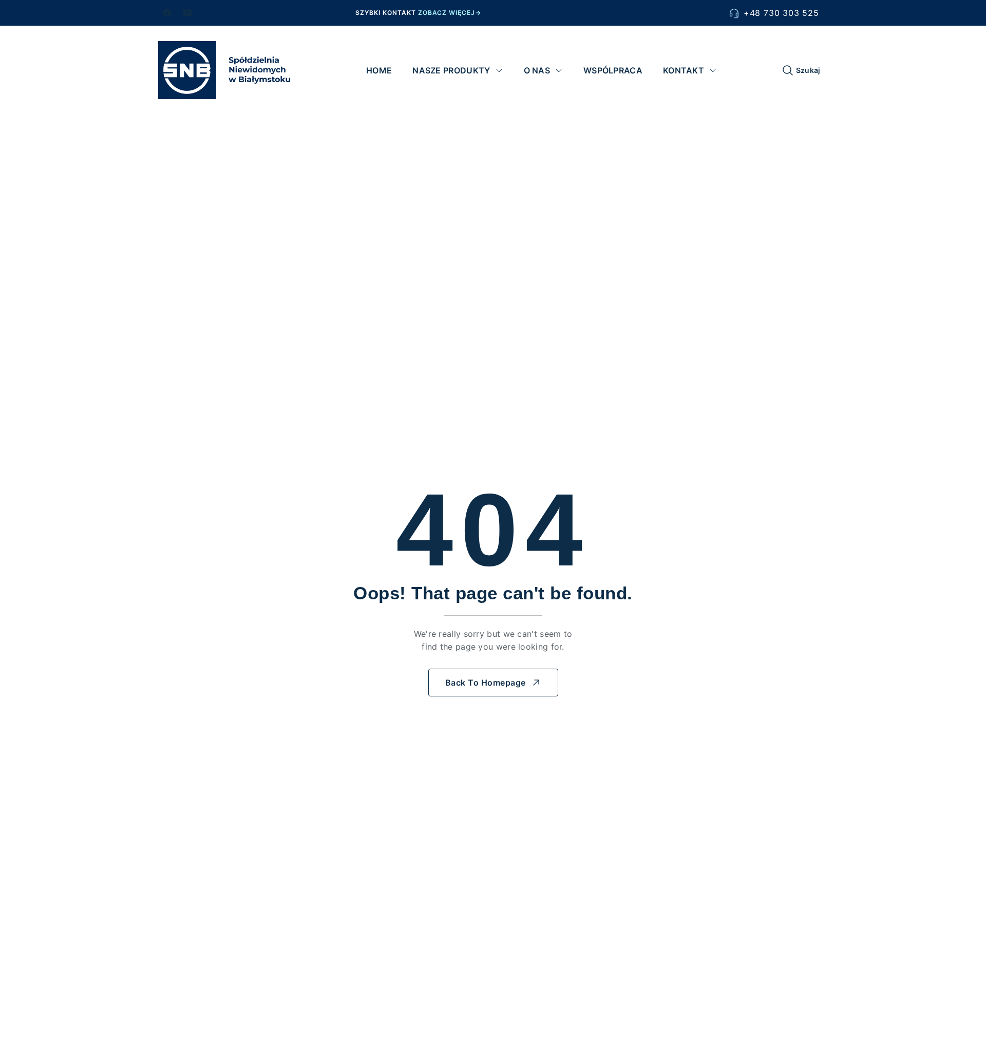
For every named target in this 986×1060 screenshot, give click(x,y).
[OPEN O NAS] (559, 70)
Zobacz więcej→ (449, 12)
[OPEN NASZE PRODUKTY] (499, 70)
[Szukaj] (788, 70)
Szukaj (808, 70)
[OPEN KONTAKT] (713, 70)
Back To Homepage (485, 682)
